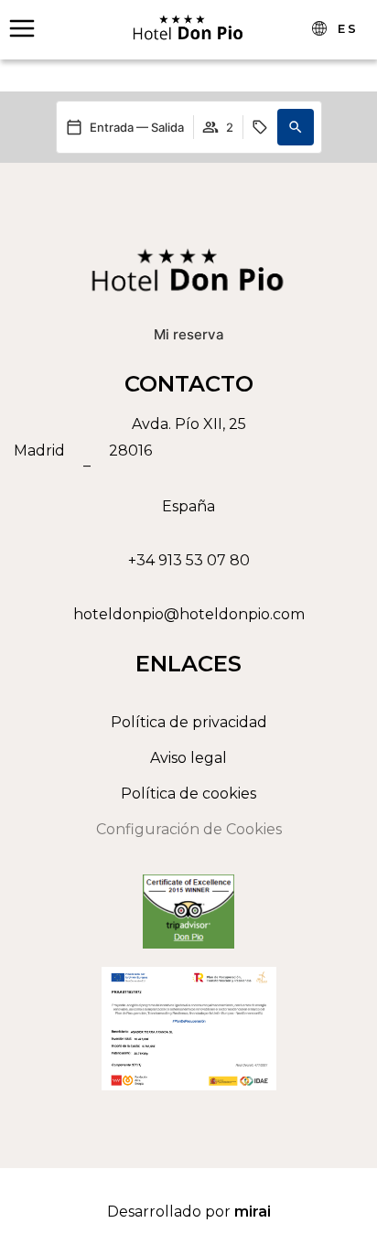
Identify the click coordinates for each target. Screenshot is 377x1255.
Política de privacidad (189, 722)
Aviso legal (188, 758)
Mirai (252, 1211)
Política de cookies (188, 793)
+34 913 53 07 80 (189, 560)
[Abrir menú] (22, 28)
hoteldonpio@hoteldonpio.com (189, 614)
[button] (295, 127)
